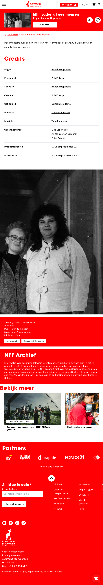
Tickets (58, 484)
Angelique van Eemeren (64, 133)
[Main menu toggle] (4, 5)
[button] (91, 414)
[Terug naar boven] (51, 478)
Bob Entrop (58, 78)
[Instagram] (11, 523)
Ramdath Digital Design (14, 571)
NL (83, 4)
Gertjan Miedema (61, 103)
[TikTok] (23, 523)
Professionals (62, 498)
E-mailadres (9, 489)
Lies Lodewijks (60, 129)
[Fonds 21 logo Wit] (68, 457)
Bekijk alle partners (51, 466)
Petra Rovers (58, 138)
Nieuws (58, 508)
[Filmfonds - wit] (18, 457)
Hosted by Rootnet (53, 571)
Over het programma (61, 491)
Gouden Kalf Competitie (34, 341)
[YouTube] (4, 523)
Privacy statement (12, 555)
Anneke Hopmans (61, 69)
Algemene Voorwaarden (15, 558)
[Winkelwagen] (93, 4)
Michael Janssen (61, 112)
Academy (59, 503)
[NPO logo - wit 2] (90, 457)
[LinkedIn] (17, 523)
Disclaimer (8, 562)
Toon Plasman (59, 121)
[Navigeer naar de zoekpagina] (99, 4)
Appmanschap (35, 571)
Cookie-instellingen (13, 551)
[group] (32, 413)
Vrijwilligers (86, 489)
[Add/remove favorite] (98, 20)
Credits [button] (44, 24)
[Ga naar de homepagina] (33, 4)
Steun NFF (85, 494)
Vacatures (85, 484)
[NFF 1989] (5, 35)
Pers (81, 508)
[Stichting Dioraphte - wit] (40, 457)
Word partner (83, 502)
